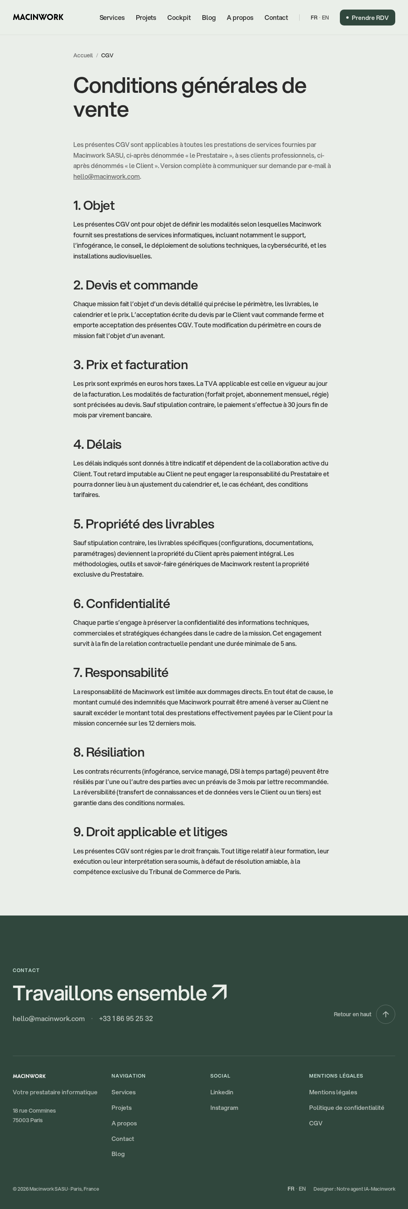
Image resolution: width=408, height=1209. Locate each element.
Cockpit (178, 17)
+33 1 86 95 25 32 (126, 1018)
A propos (240, 17)
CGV (315, 1123)
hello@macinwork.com (106, 176)
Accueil (83, 55)
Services (112, 17)
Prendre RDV (370, 17)
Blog (209, 17)
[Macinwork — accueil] (38, 17)
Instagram (224, 1107)
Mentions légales (333, 1092)
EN (325, 17)
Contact (276, 17)
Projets (146, 17)
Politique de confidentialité (346, 1107)
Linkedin (221, 1092)
